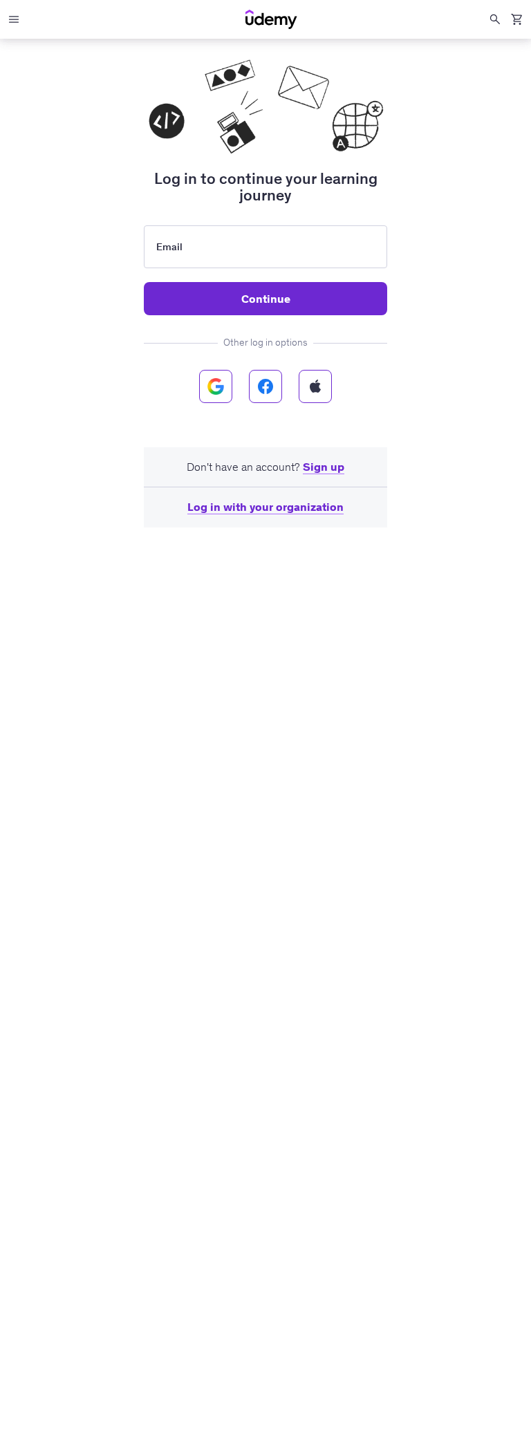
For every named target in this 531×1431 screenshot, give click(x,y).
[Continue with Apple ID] (315, 386)
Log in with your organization (265, 507)
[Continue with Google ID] (215, 386)
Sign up (323, 467)
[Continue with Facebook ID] (265, 386)
